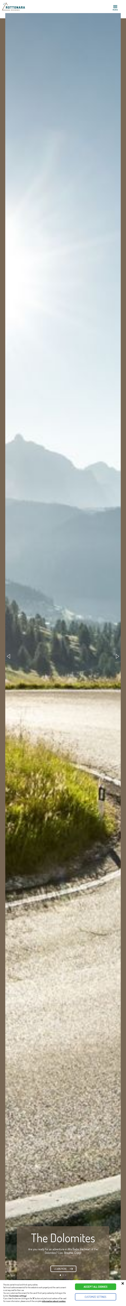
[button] (60, 1275)
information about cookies (54, 1301)
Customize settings (95, 1296)
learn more (60, 1269)
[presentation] (8, 657)
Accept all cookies (95, 1286)
